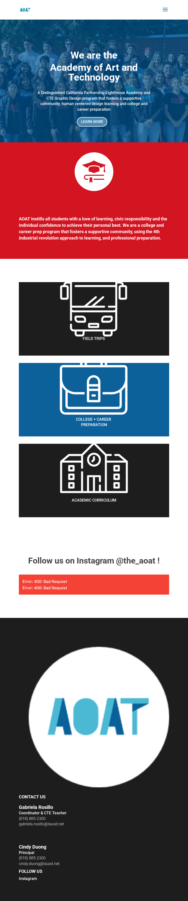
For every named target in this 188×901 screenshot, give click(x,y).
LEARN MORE (92, 122)
